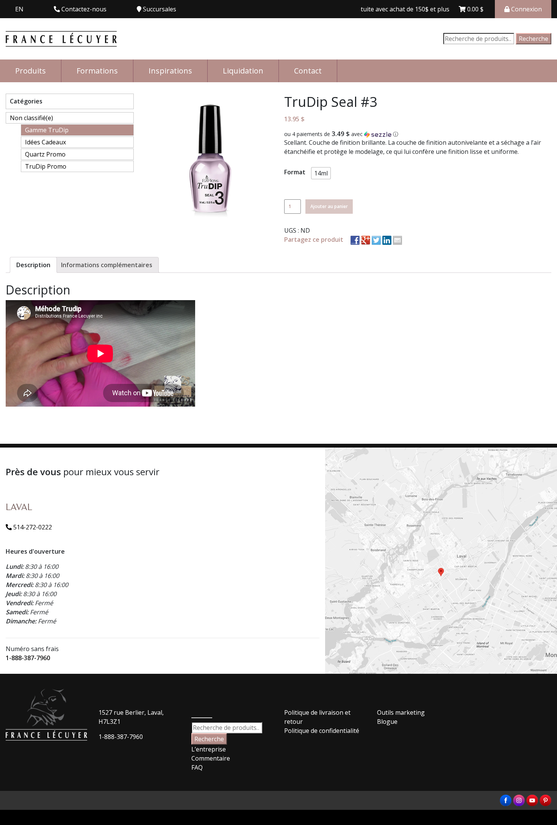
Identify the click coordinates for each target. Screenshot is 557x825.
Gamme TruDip (47, 130)
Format (294, 172)
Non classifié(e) (31, 118)
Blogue (387, 721)
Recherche (533, 38)
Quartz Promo (45, 154)
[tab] (33, 265)
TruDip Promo (45, 166)
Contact (308, 71)
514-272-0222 (32, 527)
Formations (97, 71)
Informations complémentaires (106, 265)
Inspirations (170, 71)
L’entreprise (208, 749)
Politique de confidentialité (321, 730)
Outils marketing (401, 712)
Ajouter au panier (329, 206)
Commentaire (210, 758)
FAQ (197, 767)
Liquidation (243, 71)
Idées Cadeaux (45, 142)
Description (33, 265)
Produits (30, 71)
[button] (417, 134)
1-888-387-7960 (28, 658)
